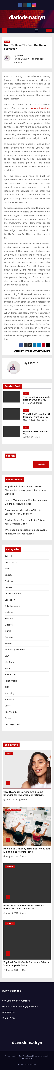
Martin (20, 56)
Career (8, 587)
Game (8, 630)
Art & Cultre (11, 562)
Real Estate (10, 674)
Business (9, 581)
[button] (42, 30)
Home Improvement (15, 649)
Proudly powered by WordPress (18, 1056)
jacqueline (42, 420)
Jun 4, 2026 (12, 799)
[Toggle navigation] (36, 30)
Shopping (9, 693)
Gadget (9, 624)
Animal (8, 556)
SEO (7, 686)
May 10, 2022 (29, 420)
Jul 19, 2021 (28, 437)
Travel (8, 718)
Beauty (8, 574)
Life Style (9, 662)
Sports (8, 705)
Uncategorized (12, 724)
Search (10, 455)
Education (10, 599)
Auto (7, 42)
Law (7, 655)
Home (20, 1064)
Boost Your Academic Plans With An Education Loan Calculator (23, 907)
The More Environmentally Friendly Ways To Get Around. (36, 400)
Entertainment (12, 606)
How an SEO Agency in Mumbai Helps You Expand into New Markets (26, 850)
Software (9, 699)
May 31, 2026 (12, 856)
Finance (9, 618)
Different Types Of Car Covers (32, 351)
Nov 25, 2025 (12, 913)
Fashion (9, 612)
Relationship (11, 680)
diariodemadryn (27, 17)
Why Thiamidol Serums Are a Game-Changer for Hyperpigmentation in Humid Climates (26, 490)
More (7, 668)
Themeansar (26, 1058)
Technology (11, 711)
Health (8, 643)
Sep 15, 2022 (29, 403)
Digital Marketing (13, 593)
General (9, 637)
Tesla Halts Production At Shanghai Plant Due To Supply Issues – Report (36, 417)
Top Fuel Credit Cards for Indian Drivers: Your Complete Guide (26, 964)
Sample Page (31, 1064)
